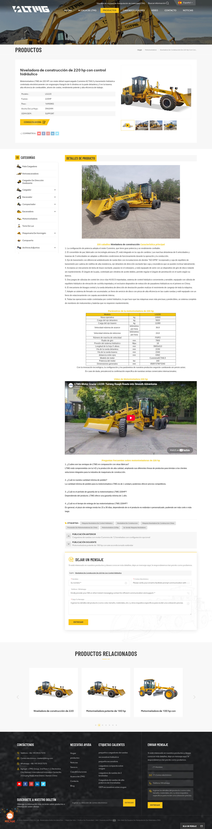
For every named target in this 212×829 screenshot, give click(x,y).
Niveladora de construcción (125, 244)
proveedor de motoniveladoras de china (82, 527)
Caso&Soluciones (134, 10)
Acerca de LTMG (87, 10)
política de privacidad (86, 820)
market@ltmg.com (45, 758)
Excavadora (27, 211)
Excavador (27, 197)
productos (109, 10)
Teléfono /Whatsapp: (78, 589)
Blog (72, 786)
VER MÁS (52, 714)
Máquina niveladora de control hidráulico (97, 523)
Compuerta (27, 240)
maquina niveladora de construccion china (158, 523)
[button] (189, 92)
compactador (29, 204)
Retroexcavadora (30, 173)
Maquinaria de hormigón (34, 233)
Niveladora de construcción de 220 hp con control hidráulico (98, 573)
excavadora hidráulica (109, 757)
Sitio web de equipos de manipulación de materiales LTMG (121, 3)
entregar (129, 803)
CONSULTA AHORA (33, 122)
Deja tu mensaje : (78, 599)
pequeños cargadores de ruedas (113, 752)
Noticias (188, 10)
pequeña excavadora (108, 761)
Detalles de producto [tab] (80, 158)
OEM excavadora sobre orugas (112, 787)
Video (154, 10)
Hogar (68, 10)
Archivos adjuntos (31, 247)
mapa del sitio (70, 820)
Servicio (74, 767)
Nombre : (75, 579)
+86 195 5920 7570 (37, 753)
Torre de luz (28, 226)
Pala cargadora (29, 166)
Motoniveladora (151, 50)
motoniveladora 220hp (110, 527)
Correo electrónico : (141, 579)
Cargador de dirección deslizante (33, 181)
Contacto (170, 10)
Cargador (26, 190)
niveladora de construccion (127, 523)
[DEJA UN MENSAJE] (202, 826)
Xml (97, 820)
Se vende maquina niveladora (134, 527)
